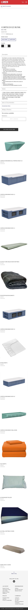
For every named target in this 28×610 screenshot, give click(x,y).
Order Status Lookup (6, 589)
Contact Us (17, 597)
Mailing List (5, 593)
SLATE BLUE (12, 39)
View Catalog (5, 590)
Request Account (6, 588)
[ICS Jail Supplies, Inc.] (4, 3)
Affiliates (16, 588)
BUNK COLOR (4, 36)
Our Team (17, 600)
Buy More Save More (19, 589)
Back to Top (14, 573)
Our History (17, 599)
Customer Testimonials (19, 604)
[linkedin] (14, 581)
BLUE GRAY (4, 39)
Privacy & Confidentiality (7, 600)
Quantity (3, 43)
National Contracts (18, 590)
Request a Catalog (6, 592)
